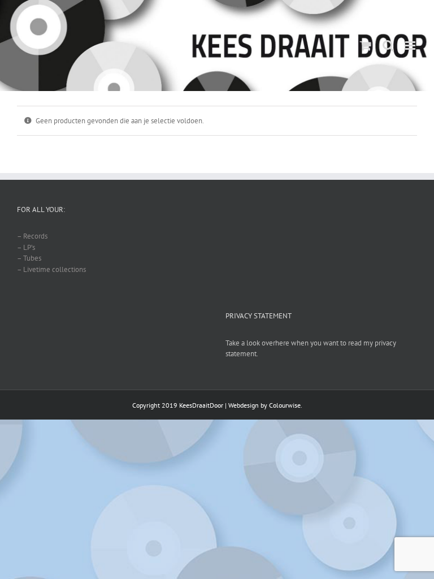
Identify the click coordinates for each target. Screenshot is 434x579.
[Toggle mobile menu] (411, 45)
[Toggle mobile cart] (365, 45)
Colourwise (285, 405)
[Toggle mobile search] (388, 45)
